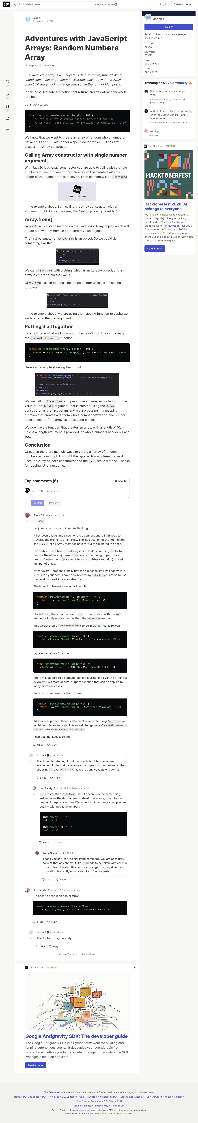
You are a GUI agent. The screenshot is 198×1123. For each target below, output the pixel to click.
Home (17, 1096)
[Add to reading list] (7, 108)
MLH (119, 1101)
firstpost (31, 65)
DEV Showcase (154, 1096)
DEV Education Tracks (73, 1096)
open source (79, 1110)
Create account (183, 4)
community (47, 65)
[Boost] (7, 118)
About (168, 1096)
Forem (63, 1110)
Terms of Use (118, 1105)
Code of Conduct (68, 954)
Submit (37, 502)
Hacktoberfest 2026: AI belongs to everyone (165, 206)
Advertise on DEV (108, 1096)
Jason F (37, 17)
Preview (53, 502)
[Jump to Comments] (7, 95)
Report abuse (88, 954)
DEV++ (45, 1096)
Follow (169, 26)
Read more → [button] (35, 1065)
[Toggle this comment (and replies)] (27, 520)
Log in (163, 4)
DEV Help (92, 1096)
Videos (55, 1096)
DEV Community (175, 83)
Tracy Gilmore (42, 515)
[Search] (16, 4)
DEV (111, 1110)
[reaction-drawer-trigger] (7, 83)
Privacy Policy (101, 1105)
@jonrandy (64, 938)
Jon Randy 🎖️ (48, 788)
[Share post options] (7, 129)
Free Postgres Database (88, 1101)
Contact (178, 1096)
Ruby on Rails (92, 1113)
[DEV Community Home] (6, 4)
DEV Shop (109, 1101)
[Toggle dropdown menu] (126, 514)
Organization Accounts (132, 1096)
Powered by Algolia (104, 4)
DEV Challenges (31, 1096)
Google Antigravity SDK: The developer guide (76, 1036)
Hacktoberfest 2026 (180, 225)
